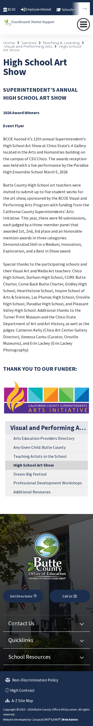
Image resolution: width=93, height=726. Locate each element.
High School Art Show (33, 465)
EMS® (56, 719)
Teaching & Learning (61, 42)
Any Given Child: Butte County (39, 447)
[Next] (81, 8)
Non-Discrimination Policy (34, 680)
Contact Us (21, 623)
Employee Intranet (38, 9)
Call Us (68, 596)
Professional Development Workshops (47, 482)
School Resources (29, 656)
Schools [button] (67, 9)
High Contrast (22, 690)
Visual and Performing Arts (28, 46)
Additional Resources (32, 491)
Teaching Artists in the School (40, 456)
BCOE (12, 9)
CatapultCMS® (41, 719)
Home (9, 42)
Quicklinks (20, 640)
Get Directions (21, 596)
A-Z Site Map (22, 700)
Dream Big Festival (30, 474)
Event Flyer (13, 125)
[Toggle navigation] (83, 24)
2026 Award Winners (21, 112)
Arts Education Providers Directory (43, 438)
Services (29, 42)
